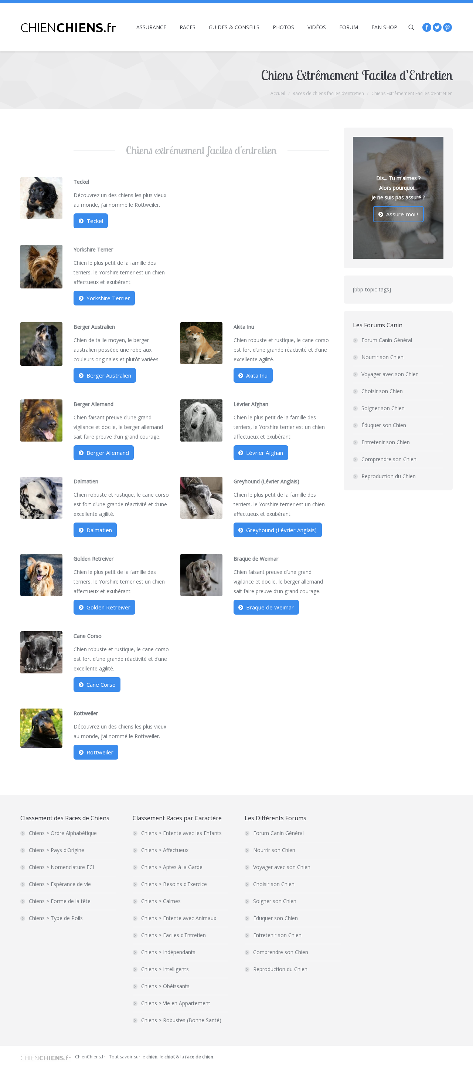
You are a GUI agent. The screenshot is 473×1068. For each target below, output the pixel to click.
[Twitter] (437, 27)
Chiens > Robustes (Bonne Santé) (181, 1020)
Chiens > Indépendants (168, 952)
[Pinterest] (447, 27)
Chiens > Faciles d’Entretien (173, 935)
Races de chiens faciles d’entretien (328, 93)
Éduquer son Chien (383, 425)
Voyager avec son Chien (390, 374)
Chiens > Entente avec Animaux (178, 918)
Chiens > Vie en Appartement (175, 1003)
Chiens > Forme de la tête (60, 901)
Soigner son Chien (383, 408)
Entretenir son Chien (385, 442)
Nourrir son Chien (382, 357)
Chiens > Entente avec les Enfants (181, 833)
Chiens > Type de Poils (56, 918)
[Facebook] (426, 27)
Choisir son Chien (382, 391)
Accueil (277, 93)
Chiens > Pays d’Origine (56, 850)
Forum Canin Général (386, 340)
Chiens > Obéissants (165, 986)
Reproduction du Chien (388, 476)
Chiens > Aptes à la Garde (172, 867)
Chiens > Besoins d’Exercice (174, 884)
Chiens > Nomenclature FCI (61, 867)
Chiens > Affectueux (164, 850)
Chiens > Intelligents (165, 969)
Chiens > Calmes (161, 901)
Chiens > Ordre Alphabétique (63, 833)
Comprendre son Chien (388, 459)
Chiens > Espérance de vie (60, 884)
